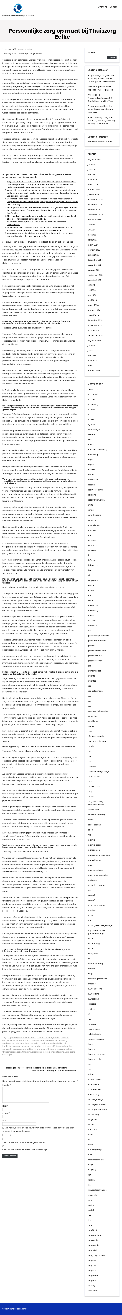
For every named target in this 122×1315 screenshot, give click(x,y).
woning (91, 1205)
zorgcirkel (92, 1250)
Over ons (102, 6)
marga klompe (95, 860)
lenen (90, 829)
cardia (91, 510)
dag (89, 555)
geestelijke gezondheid (98, 635)
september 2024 (95, 275)
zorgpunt (92, 1265)
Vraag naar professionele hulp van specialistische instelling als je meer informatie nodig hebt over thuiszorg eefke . (40, 235)
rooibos (91, 1009)
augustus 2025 (94, 219)
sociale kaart (94, 1029)
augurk (91, 474)
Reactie (6, 1085)
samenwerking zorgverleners (33, 1049)
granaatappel (94, 670)
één (89, 575)
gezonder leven (95, 660)
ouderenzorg (94, 943)
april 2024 (92, 300)
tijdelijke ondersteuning (53, 1052)
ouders (91, 948)
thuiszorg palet (95, 1059)
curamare (92, 545)
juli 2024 (91, 285)
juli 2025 (91, 224)
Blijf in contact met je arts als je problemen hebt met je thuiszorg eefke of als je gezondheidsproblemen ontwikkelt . (41, 217)
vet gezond (93, 1119)
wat (89, 1174)
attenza (91, 469)
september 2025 (95, 214)
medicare (92, 880)
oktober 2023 (94, 330)
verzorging (7, 1054)
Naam (5, 1106)
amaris (91, 444)
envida (91, 590)
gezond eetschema (97, 650)
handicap (44, 1043)
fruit (89, 630)
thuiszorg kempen (96, 1054)
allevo (90, 439)
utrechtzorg (93, 1094)
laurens (91, 819)
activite (91, 409)
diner (90, 570)
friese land (92, 625)
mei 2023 (92, 355)
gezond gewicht (95, 655)
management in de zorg (99, 855)
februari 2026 (94, 189)
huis (89, 706)
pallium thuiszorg (95, 963)
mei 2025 (92, 234)
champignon (93, 525)
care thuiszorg (94, 515)
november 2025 (95, 204)
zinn (89, 1220)
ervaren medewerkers (47, 1040)
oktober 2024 (94, 270)
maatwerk (24, 1046)
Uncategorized (94, 1089)
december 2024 (95, 260)
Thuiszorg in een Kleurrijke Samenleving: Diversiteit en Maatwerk (100, 109)
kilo (89, 756)
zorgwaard (93, 1275)
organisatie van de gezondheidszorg (96, 932)
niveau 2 (91, 895)
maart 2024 (93, 305)
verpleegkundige (95, 1099)
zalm (90, 1215)
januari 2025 (93, 255)
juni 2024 (92, 290)
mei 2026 (92, 174)
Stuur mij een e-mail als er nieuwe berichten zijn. (24, 1149)
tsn (89, 1069)
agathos (91, 424)
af (88, 414)
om (89, 920)
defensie (92, 560)
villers (90, 1134)
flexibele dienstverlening (27, 1043)
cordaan (92, 540)
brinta (90, 505)
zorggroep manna (96, 1255)
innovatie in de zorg (97, 741)
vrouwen (92, 1169)
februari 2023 (94, 370)
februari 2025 (94, 250)
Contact (114, 6)
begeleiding (13, 1037)
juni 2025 (92, 229)
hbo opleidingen (95, 691)
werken (91, 1180)
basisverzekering (95, 489)
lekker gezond (94, 824)
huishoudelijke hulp (58, 1043)
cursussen (92, 550)
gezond (91, 645)
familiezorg (93, 610)
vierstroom (93, 1129)
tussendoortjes (95, 1079)
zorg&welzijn (93, 1245)
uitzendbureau (94, 1084)
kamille (91, 746)
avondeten (93, 479)
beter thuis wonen (96, 500)
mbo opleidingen (95, 870)
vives (90, 1154)
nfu (89, 890)
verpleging (70, 1052)
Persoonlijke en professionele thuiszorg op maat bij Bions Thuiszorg (34, 1067)
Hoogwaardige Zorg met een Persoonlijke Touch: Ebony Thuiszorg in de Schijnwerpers (101, 78)
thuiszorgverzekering (32, 1052)
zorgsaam (92, 1270)
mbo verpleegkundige (98, 875)
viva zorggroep (95, 1149)
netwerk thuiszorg (96, 885)
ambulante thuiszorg (97, 449)
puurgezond (93, 999)
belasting (92, 494)
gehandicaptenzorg (97, 640)
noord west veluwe (96, 905)
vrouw (90, 1164)
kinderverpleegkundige (98, 771)
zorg (90, 1225)
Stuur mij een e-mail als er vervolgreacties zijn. (24, 1142)
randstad (92, 1004)
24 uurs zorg (93, 389)
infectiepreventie (96, 736)
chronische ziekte (27, 1037)
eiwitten (91, 585)
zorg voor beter (95, 1235)
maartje (91, 840)
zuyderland (93, 1290)
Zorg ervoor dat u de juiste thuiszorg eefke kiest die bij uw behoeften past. (41, 181)
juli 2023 (91, 345)
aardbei (91, 399)
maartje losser (94, 845)
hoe (89, 701)
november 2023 (95, 325)
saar (90, 1019)
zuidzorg (91, 1285)
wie (89, 1185)
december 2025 (95, 199)
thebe (90, 1044)
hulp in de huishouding (98, 711)
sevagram (92, 1024)
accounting (93, 404)
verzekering (93, 1114)
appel (90, 459)
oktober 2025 (94, 209)
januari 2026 (93, 194)
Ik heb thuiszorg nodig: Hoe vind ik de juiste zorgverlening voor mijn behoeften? (101, 120)
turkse (91, 1074)
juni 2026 (92, 169)
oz (89, 958)
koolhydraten (94, 786)
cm (89, 535)
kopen (91, 796)
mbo (90, 865)
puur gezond (93, 993)
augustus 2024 (94, 280)
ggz (89, 665)
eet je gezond (94, 580)
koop (90, 791)
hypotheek (93, 721)
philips (91, 973)
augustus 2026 (94, 159)
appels (91, 464)
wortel (91, 1210)
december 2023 (95, 320)
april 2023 (92, 360)
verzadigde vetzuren (97, 1109)
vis (89, 1139)
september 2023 (95, 335)
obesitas (92, 910)
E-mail (6, 1113)
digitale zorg (93, 565)
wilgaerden (93, 1195)
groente (91, 676)
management (94, 850)
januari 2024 (93, 315)
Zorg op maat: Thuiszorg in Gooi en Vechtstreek (55, 1070)
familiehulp (93, 605)
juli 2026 (91, 164)
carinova (92, 520)
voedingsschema (96, 1159)
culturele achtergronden (48, 1037)
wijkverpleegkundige (97, 1190)
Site (4, 1120)
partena (91, 968)
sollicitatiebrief (94, 1034)
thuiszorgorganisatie (11, 1052)
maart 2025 (93, 245)
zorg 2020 (92, 1230)
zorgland (92, 1260)
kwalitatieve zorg (10, 1046)
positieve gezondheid (97, 978)
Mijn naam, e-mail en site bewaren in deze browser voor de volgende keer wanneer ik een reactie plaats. (38, 1129)
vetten (91, 1124)
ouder (90, 938)
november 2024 (95, 265)
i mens (91, 726)
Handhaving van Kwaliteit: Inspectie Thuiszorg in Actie (100, 88)
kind (89, 761)
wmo (90, 1200)
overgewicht (93, 953)
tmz (89, 1064)
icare (90, 731)
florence (92, 620)
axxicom (91, 484)
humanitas (92, 716)
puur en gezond (95, 988)
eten (90, 595)
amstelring (93, 454)
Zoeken (92, 52)
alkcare (91, 434)
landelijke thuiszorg (96, 814)
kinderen (92, 766)
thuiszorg (51, 1049)
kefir (90, 751)
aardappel (92, 394)
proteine (92, 983)
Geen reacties (25, 49)
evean (90, 600)
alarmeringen (94, 429)
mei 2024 (92, 295)
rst (89, 1014)
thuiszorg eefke (64, 1049)
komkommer (94, 776)
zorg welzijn (93, 1240)
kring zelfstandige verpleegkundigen (96, 803)
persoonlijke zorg (10, 1049)
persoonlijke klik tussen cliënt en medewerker (51, 1046)
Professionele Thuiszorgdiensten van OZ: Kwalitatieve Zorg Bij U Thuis (100, 98)
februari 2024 (94, 310)
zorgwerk (92, 1280)
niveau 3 (91, 900)
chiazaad (92, 530)
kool (90, 781)
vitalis (90, 1144)
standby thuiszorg (96, 1039)
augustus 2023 (94, 340)
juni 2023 (91, 350)
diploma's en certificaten (25, 1040)
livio (89, 834)
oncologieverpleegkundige (100, 925)
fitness (91, 615)
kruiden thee (93, 809)
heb (89, 696)
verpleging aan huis (97, 1104)
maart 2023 (93, 365)
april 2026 (92, 179)
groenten (92, 681)
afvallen (91, 419)
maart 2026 (93, 184)
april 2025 (92, 239)
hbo (89, 686)
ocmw (90, 915)
